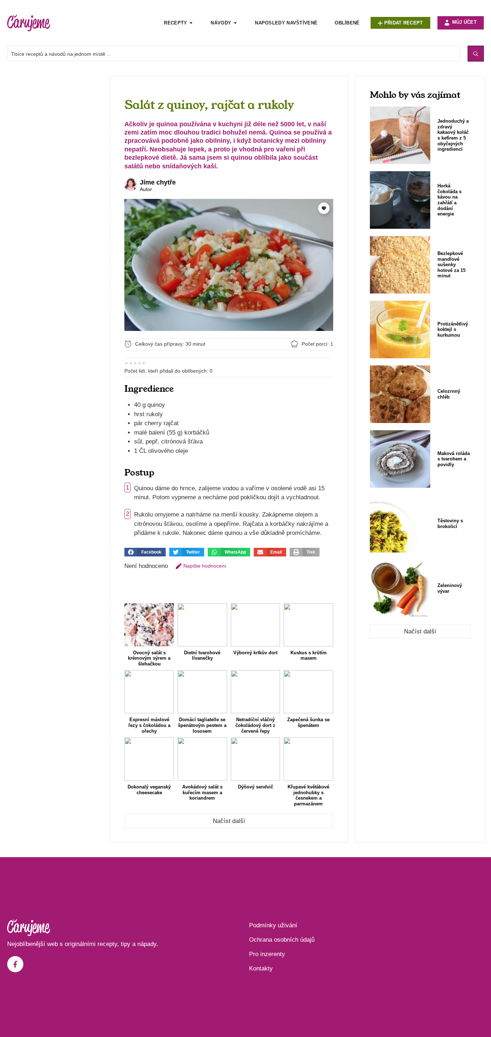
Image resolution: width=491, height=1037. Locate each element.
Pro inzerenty (267, 954)
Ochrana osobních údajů (282, 939)
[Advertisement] (54, 184)
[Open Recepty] (191, 23)
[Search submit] (476, 54)
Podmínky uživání (273, 925)
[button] (145, 552)
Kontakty (261, 968)
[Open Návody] (235, 23)
